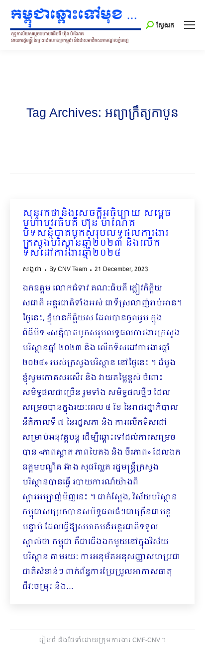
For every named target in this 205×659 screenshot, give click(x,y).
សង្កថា (32, 270)
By (68, 270)
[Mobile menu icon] (189, 24)
